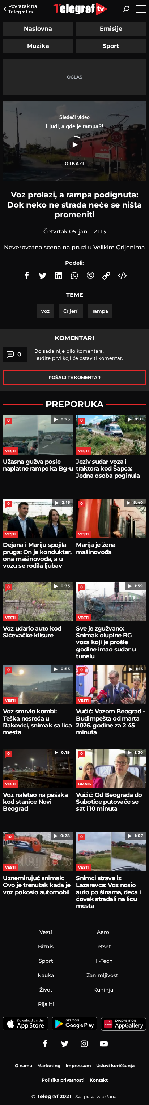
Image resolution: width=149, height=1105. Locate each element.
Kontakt (99, 1080)
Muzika (38, 46)
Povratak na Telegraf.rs (22, 8)
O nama (23, 1065)
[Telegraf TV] (104, 1044)
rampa (100, 311)
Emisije (111, 28)
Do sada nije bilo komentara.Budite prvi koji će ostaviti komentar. (78, 354)
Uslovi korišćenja (115, 1065)
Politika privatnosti (63, 1080)
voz (45, 311)
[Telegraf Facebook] (45, 1044)
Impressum (78, 1065)
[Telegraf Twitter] (65, 1044)
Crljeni (71, 311)
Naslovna (38, 28)
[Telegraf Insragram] (84, 1044)
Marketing (48, 1065)
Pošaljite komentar (74, 377)
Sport (111, 46)
